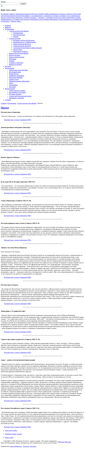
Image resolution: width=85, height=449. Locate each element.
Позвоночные (18, 33)
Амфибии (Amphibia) (16, 76)
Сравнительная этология (22, 46)
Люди (11, 83)
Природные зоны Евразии (18, 70)
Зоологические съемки (17, 90)
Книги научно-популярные (18, 53)
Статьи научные (15, 38)
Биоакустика (17, 50)
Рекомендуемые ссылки (13, 434)
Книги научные (14, 55)
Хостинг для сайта (29, 446)
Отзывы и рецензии (16, 63)
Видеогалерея (10, 89)
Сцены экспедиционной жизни (20, 96)
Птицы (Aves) (14, 79)
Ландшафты (13, 85)
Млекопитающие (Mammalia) (19, 81)
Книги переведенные (16, 57)
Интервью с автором (16, 98)
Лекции (12, 61)
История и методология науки (24, 40)
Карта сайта (9, 437)
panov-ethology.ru (16, 446)
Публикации (9, 29)
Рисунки (8, 66)
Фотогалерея (9, 68)
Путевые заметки (15, 94)
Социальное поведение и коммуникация (27, 48)
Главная (8, 25)
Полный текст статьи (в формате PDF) (17, 120)
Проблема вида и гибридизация (24, 42)
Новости (8, 27)
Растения (12, 87)
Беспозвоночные (19, 35)
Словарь (8, 100)
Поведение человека (20, 51)
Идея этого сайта (11, 430)
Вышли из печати (15, 64)
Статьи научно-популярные (19, 31)
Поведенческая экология (22, 44)
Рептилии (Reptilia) (16, 77)
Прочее (15, 36)
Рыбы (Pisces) (14, 74)
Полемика (12, 59)
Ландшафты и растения (17, 92)
